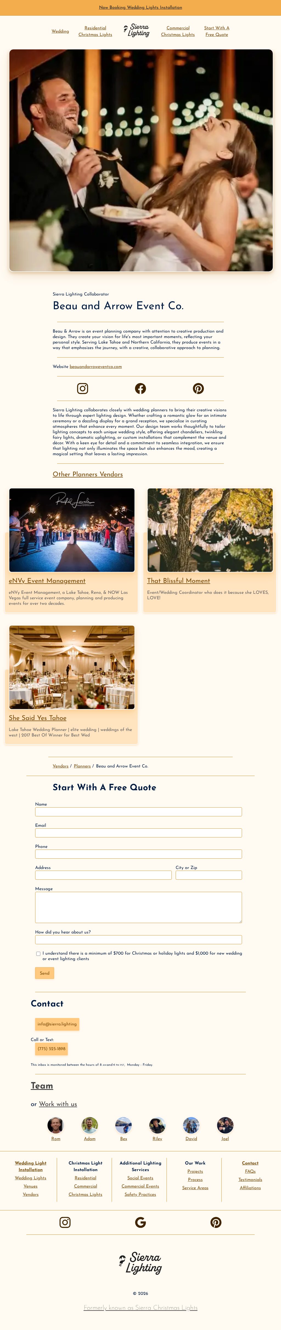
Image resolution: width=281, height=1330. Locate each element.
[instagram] (82, 388)
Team (42, 1086)
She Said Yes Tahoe (37, 718)
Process (195, 1180)
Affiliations (250, 1188)
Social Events (140, 1178)
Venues (31, 1186)
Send (44, 973)
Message (44, 889)
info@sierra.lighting (57, 1024)
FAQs (250, 1171)
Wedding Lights (30, 1178)
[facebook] (140, 388)
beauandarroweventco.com (96, 367)
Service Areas (195, 1188)
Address (43, 868)
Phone (41, 847)
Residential (85, 1178)
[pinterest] (198, 388)
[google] (140, 1222)
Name (41, 804)
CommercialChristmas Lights (178, 31)
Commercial (85, 1186)
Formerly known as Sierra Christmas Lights (141, 1308)
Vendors (61, 766)
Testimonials (250, 1180)
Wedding (60, 31)
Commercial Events (140, 1186)
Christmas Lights (85, 1195)
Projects (195, 1171)
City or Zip (186, 868)
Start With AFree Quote (216, 31)
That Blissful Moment (178, 581)
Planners (82, 766)
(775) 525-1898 (51, 1049)
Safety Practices (140, 1195)
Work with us (58, 1104)
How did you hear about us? (63, 932)
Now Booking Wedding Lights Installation (140, 7)
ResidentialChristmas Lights (95, 31)
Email (40, 825)
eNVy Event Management (47, 581)
